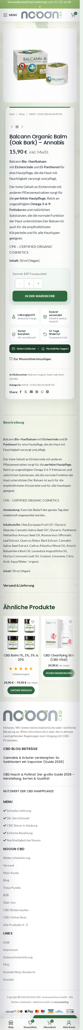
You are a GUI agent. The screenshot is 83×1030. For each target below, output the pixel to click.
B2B (6, 895)
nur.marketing (61, 1002)
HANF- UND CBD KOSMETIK (45, 114)
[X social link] (26, 392)
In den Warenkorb (40, 296)
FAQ (6, 964)
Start (12, 114)
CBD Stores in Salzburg (21, 825)
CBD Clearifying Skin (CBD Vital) (58, 657)
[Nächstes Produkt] (22, 126)
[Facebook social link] (20, 392)
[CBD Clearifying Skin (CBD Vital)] (59, 633)
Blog (6, 880)
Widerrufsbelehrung (16, 858)
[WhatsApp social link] (42, 392)
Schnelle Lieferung (18, 810)
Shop (22, 114)
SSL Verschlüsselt (18, 818)
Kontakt (8, 979)
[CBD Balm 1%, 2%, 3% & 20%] (21, 633)
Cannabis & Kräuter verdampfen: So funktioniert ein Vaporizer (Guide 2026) (33, 760)
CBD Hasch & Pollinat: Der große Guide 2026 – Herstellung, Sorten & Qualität (38, 776)
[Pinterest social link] (37, 392)
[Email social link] (31, 392)
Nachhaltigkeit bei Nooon (23, 840)
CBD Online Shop (14, 917)
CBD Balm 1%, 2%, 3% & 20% (21, 657)
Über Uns (9, 902)
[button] (21, 671)
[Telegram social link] (47, 392)
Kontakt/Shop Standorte (19, 972)
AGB (6, 942)
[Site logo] (41, 15)
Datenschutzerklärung (18, 957)
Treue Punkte (12, 887)
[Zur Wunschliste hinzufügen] (33, 622)
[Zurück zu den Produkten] (17, 126)
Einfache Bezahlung (19, 833)
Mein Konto (11, 873)
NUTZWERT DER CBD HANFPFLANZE (28, 791)
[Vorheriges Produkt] (11, 126)
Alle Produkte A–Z (15, 925)
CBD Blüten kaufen (16, 910)
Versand (8, 865)
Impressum (10, 949)
